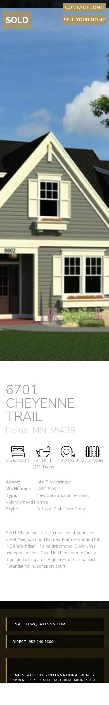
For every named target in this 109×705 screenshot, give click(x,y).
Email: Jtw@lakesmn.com (39, 624)
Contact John (84, 7)
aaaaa (11, 693)
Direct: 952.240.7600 (33, 642)
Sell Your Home (84, 20)
